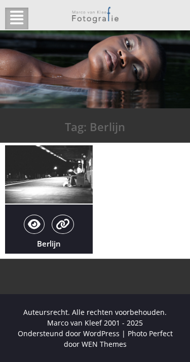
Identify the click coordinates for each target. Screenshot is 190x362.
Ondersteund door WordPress (69, 333)
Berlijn (49, 243)
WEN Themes (104, 344)
